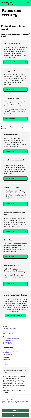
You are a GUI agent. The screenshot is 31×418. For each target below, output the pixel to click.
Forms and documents (8, 333)
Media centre (6, 363)
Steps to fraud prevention (15, 315)
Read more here (10, 118)
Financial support (7, 354)
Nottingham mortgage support (11, 350)
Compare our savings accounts (11, 338)
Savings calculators (8, 340)
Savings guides (7, 342)
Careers (5, 361)
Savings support (7, 352)
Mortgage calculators (8, 330)
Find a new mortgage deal (9, 328)
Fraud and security (7, 359)
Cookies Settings (15, 406)
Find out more (9, 89)
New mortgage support (9, 349)
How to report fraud (11, 62)
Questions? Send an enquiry (10, 344)
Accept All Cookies (15, 415)
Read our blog (6, 364)
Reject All (15, 410)
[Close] (29, 397)
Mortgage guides (7, 331)
